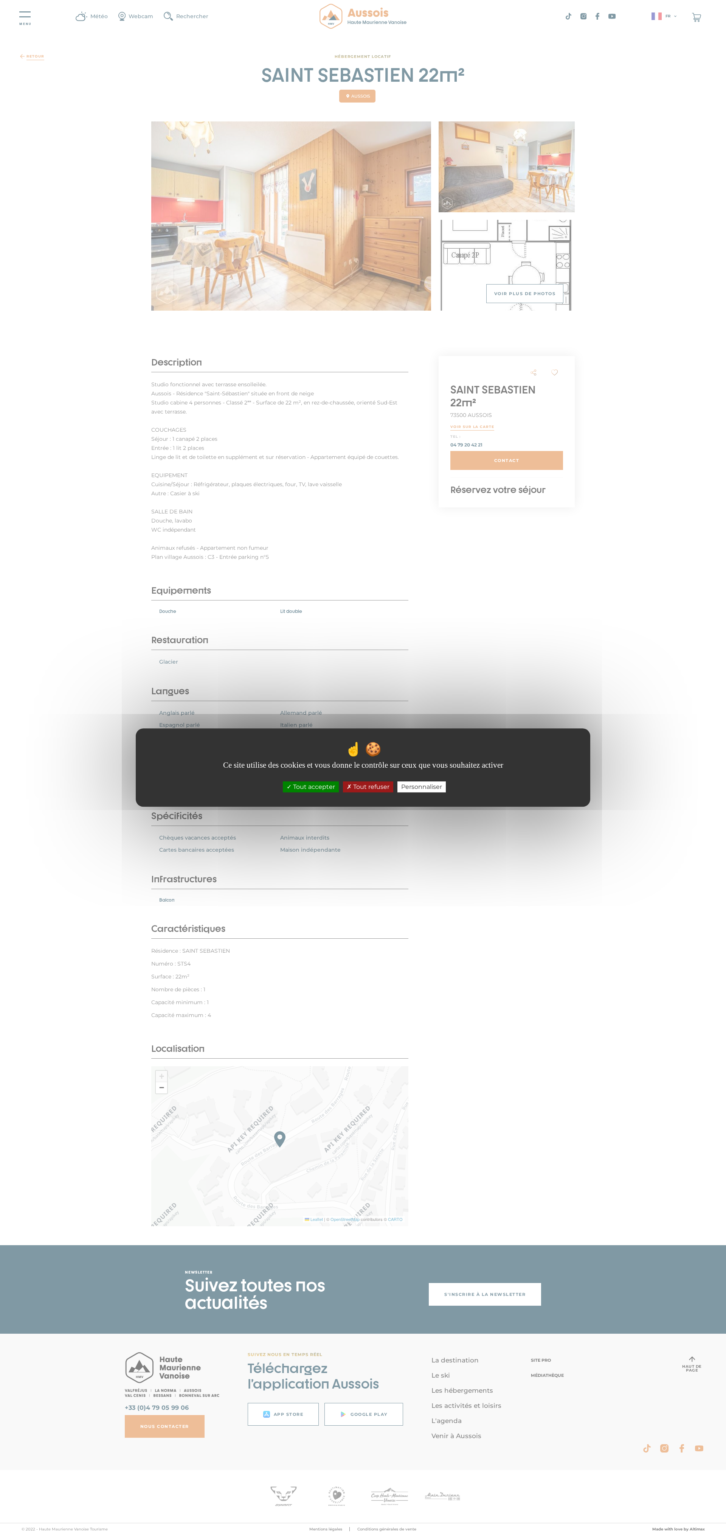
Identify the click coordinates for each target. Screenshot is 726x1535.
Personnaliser (421, 786)
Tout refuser (370, 786)
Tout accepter (313, 786)
